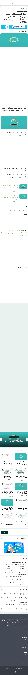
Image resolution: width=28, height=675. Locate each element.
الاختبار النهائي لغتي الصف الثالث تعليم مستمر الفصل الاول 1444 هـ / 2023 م (11, 440)
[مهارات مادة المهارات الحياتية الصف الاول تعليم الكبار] (21, 516)
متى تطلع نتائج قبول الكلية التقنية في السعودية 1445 (15, 584)
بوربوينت (16, 625)
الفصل (20, 622)
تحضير (12, 625)
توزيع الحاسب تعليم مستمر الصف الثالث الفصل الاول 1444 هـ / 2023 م (21, 463)
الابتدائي (21, 620)
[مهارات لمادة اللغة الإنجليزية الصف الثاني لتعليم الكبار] (7, 471)
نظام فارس (24, 637)
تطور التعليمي (24, 658)
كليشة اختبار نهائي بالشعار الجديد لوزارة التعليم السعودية (15, 570)
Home (24, 8)
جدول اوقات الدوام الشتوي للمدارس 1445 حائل (16, 568)
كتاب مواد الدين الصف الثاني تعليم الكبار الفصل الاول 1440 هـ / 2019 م (7, 463)
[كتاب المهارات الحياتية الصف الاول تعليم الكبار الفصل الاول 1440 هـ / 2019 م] (21, 471)
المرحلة (6, 622)
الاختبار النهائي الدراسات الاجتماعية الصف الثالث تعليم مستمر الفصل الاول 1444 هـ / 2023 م (10, 197)
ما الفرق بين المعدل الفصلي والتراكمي (18, 579)
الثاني (13, 620)
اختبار (25, 620)
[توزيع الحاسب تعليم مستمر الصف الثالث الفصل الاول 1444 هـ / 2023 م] (21, 456)
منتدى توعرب (24, 660)
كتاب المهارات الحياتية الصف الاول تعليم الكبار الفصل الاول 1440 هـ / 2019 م (21, 478)
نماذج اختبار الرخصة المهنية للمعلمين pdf (18, 562)
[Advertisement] (14, 63)
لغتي (25, 627)
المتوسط (11, 622)
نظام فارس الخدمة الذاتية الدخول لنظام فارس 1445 (15, 582)
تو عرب (25, 654)
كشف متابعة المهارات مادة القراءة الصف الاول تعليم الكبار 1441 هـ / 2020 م (7, 523)
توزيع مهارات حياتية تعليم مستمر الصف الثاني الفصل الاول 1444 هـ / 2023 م (21, 492)
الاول (17, 620)
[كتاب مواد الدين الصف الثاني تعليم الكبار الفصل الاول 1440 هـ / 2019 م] (7, 456)
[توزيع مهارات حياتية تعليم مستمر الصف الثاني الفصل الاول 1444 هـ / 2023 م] (21, 486)
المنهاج (25, 625)
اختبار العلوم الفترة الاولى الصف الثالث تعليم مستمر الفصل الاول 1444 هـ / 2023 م (7, 508)
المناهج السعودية (10, 135)
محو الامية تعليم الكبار (18, 8)
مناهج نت (25, 656)
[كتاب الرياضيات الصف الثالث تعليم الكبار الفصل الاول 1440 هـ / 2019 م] (21, 502)
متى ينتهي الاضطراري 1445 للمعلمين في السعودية (16, 564)
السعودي (3, 620)
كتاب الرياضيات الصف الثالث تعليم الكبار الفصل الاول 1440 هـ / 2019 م (21, 508)
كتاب (4, 625)
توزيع (8, 625)
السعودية (24, 622)
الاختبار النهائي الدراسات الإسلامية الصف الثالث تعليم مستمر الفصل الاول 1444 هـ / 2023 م (10, 188)
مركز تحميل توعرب (23, 663)
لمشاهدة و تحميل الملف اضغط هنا (17, 210)
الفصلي (16, 622)
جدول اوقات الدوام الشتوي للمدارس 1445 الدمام (16, 566)
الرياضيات (8, 620)
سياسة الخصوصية (23, 639)
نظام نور (25, 635)
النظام (21, 625)
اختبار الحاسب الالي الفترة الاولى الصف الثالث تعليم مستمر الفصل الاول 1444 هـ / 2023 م (14, 233)
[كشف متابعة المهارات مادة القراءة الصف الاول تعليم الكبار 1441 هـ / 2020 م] (7, 516)
